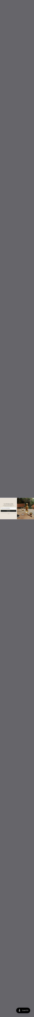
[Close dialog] (33, 498)
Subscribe (8, 510)
